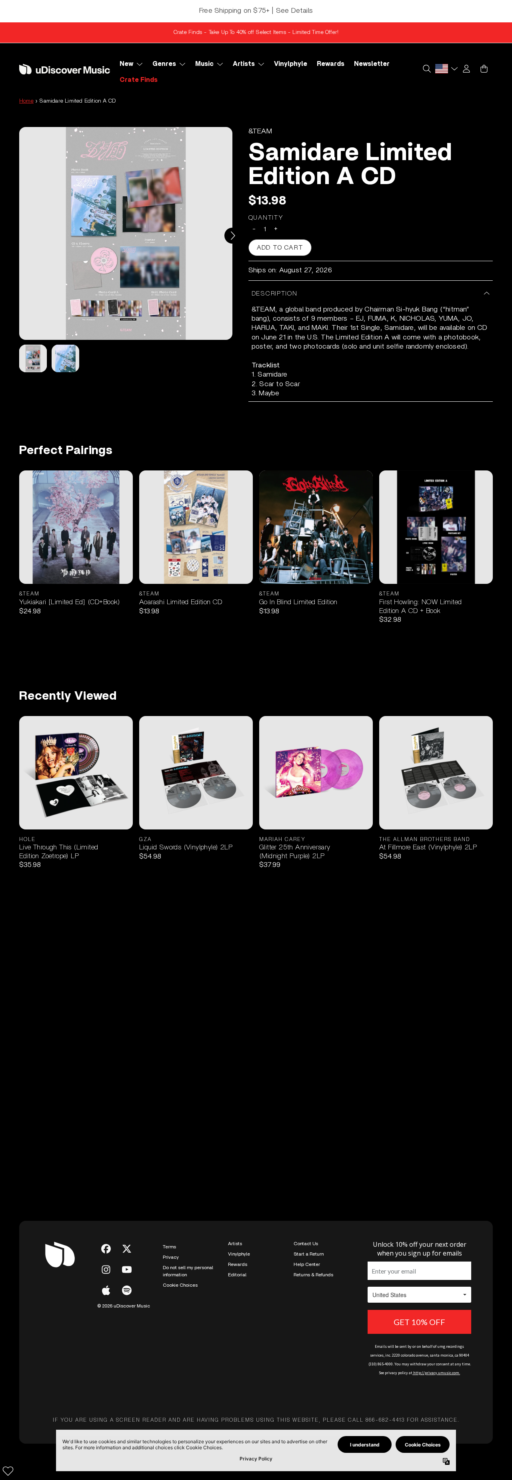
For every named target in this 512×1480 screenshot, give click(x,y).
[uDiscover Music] (64, 69)
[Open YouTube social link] (127, 1269)
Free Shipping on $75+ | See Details (256, 10)
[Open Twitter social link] (127, 1249)
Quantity (266, 217)
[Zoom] (125, 233)
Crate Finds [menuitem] (139, 80)
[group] (33, 358)
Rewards (237, 1264)
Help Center (307, 1264)
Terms (169, 1246)
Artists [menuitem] (244, 64)
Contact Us (306, 1243)
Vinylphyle (239, 1254)
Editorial (237, 1274)
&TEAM (260, 131)
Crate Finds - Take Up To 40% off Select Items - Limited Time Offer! (256, 32)
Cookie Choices (180, 1285)
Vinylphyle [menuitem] (290, 64)
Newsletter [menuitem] (372, 64)
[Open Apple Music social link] (106, 1290)
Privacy (171, 1257)
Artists (235, 1243)
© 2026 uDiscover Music (123, 1305)
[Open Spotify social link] (127, 1290)
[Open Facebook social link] (106, 1249)
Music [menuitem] (204, 64)
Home (26, 101)
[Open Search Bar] (426, 68)
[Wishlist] (8, 1471)
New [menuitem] (126, 64)
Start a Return (309, 1254)
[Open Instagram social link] (106, 1269)
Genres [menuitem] (164, 64)
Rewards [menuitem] (330, 64)
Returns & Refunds (313, 1274)
